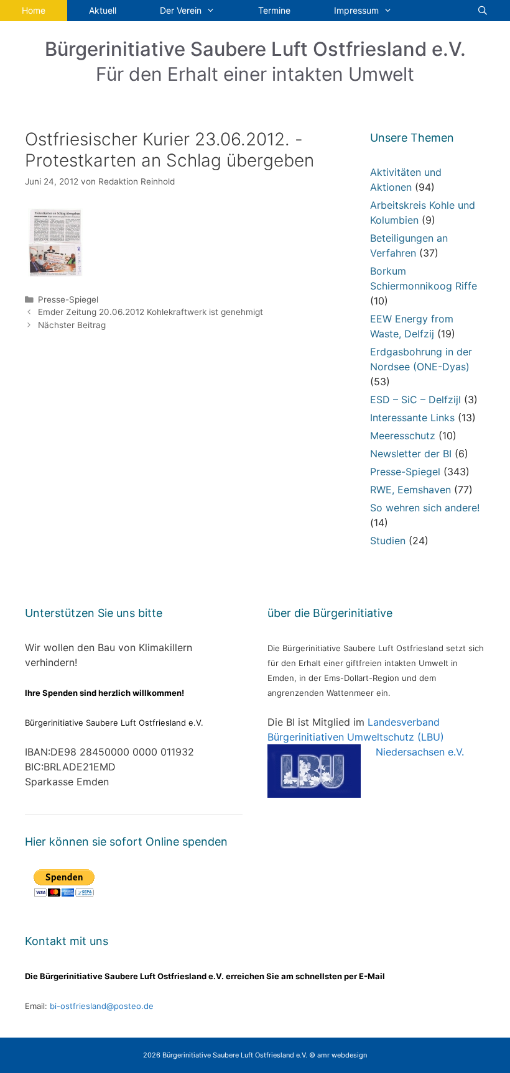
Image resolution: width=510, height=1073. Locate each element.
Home (33, 10)
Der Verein (181, 10)
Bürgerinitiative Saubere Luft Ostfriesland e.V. (255, 48)
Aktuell (102, 10)
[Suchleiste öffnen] (482, 10)
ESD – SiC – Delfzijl (415, 399)
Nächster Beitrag (72, 325)
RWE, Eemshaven (410, 489)
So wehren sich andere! (425, 507)
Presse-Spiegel (68, 299)
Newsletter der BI (411, 453)
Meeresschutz (402, 435)
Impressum (356, 10)
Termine (274, 10)
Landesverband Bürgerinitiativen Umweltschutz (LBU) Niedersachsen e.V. (365, 737)
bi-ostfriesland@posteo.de (102, 1006)
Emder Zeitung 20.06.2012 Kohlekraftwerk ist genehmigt (150, 312)
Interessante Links (412, 417)
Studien (388, 540)
